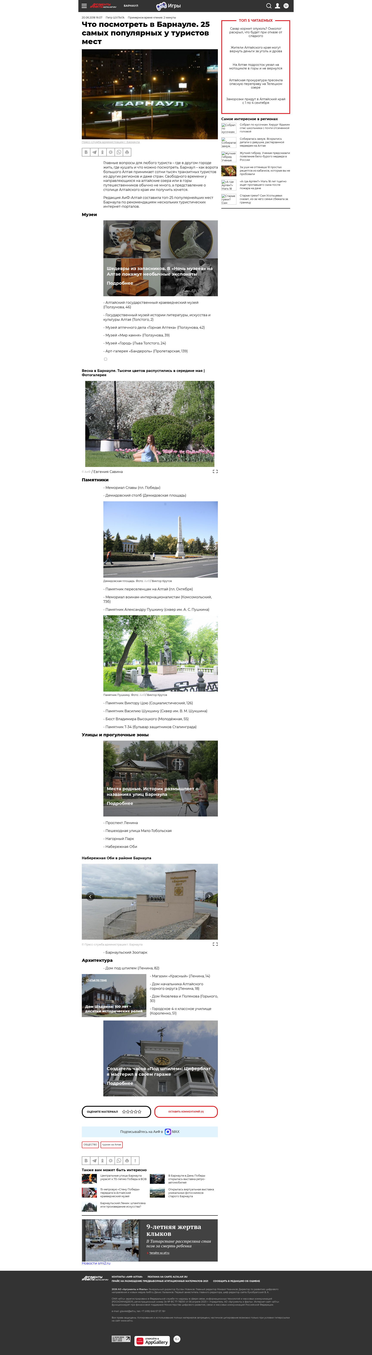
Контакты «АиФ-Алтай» (127, 1276)
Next (209, 417)
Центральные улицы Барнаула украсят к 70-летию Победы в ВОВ (123, 1177)
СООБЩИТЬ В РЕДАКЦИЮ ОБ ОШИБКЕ (236, 1281)
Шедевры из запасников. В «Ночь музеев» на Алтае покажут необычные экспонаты (160, 271)
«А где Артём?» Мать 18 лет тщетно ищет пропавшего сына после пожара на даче (263, 185)
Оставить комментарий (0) (186, 1111)
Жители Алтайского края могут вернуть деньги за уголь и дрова (256, 49)
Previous (90, 417)
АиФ (88, 471)
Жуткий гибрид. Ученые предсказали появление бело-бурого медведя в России (265, 156)
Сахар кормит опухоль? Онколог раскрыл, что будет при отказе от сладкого (255, 32)
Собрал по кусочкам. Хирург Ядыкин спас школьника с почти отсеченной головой (265, 128)
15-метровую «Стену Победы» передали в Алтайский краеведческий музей (120, 1193)
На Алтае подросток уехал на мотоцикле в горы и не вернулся (255, 66)
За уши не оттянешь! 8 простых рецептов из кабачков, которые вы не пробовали (265, 171)
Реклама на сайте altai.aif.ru (168, 1276)
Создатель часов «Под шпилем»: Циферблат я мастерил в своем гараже (159, 1071)
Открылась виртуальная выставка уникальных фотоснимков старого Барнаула (191, 1193)
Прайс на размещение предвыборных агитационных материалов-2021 (160, 1281)
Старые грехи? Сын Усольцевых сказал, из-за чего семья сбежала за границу (264, 199)
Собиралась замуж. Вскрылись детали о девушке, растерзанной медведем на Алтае (262, 142)
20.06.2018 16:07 (92, 17)
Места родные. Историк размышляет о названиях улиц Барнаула (152, 791)
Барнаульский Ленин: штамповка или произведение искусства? (123, 1205)
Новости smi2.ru (96, 1263)
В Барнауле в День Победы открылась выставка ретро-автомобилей (186, 1179)
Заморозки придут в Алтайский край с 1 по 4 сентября (255, 101)
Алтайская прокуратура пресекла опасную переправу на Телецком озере (256, 83)
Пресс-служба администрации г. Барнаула (111, 142)
